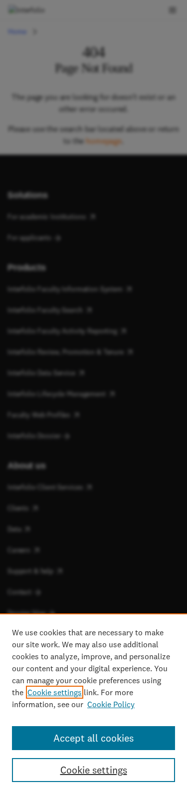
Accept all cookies (93, 738)
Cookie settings (54, 692)
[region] (93, 703)
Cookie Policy (111, 704)
